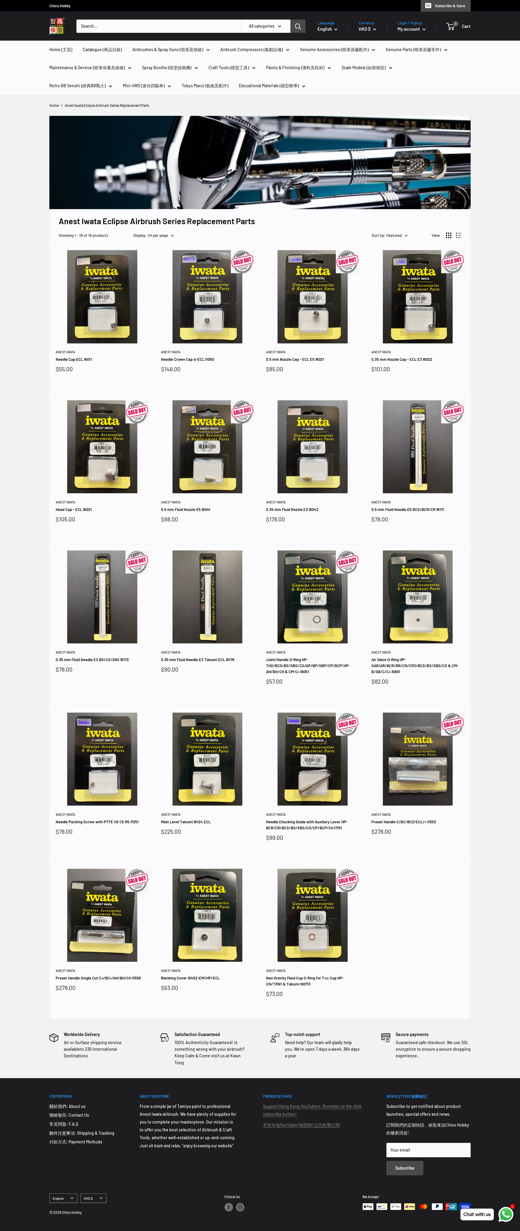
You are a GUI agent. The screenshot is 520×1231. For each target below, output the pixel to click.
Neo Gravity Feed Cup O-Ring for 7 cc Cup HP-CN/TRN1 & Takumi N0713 (305, 981)
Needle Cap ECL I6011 (74, 359)
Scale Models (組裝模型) (364, 67)
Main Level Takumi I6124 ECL (186, 821)
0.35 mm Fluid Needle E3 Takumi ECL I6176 (197, 659)
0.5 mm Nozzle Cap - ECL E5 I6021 (295, 359)
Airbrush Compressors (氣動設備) (251, 49)
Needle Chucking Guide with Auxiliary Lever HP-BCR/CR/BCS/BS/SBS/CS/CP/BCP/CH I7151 (307, 824)
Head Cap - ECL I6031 (74, 509)
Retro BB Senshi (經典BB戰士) (77, 85)
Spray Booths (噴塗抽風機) (166, 67)
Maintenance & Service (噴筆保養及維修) (87, 67)
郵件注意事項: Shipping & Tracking (81, 1133)
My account (409, 29)
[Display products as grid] (448, 235)
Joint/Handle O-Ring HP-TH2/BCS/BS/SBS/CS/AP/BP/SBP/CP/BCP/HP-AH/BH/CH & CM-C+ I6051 (308, 665)
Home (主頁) (60, 49)
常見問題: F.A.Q (63, 1124)
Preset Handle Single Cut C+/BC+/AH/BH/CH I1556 (98, 978)
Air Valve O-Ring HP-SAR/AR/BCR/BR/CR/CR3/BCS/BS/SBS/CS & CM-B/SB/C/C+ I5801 (414, 665)
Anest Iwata (65, 352)
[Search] (297, 26)
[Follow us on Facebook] (228, 1207)
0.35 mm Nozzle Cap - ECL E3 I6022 (401, 359)
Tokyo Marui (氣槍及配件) (205, 85)
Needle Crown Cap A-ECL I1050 (187, 359)
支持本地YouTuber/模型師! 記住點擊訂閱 (301, 1124)
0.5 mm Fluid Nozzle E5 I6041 (185, 509)
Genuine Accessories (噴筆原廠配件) (334, 49)
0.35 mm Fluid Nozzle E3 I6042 (292, 509)
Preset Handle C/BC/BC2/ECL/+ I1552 (403, 821)
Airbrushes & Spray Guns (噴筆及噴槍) (167, 49)
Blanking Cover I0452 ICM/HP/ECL (190, 978)
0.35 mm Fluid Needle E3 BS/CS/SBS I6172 (92, 659)
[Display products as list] (458, 235)
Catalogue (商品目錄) (102, 49)
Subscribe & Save (450, 5)
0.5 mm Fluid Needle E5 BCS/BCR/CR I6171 (407, 509)
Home (54, 105)
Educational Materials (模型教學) (269, 85)
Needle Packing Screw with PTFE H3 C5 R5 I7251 (97, 821)
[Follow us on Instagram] (240, 1207)
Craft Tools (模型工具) (229, 67)
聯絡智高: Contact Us (69, 1115)
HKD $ (88, 1198)
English (58, 1198)
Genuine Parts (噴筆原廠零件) (413, 49)
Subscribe (404, 1168)
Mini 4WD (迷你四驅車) (144, 85)
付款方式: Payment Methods (75, 1141)
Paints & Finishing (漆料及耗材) (295, 67)
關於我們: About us (67, 1106)
